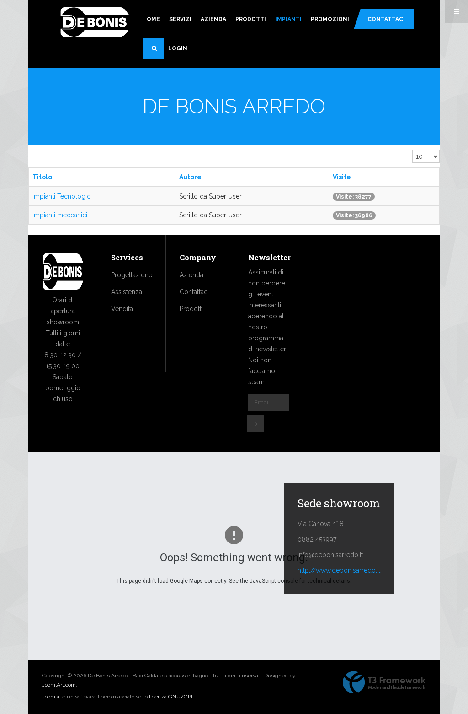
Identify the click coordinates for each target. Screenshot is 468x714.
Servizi (180, 19)
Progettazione (131, 275)
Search (153, 48)
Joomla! (51, 696)
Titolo (42, 177)
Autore (190, 177)
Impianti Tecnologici (62, 196)
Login (177, 48)
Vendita (122, 308)
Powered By (384, 682)
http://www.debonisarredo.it (339, 570)
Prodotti (250, 19)
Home (151, 19)
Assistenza (126, 291)
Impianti (288, 19)
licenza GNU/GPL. (172, 696)
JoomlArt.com (59, 685)
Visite (342, 177)
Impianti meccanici (59, 215)
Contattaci (386, 19)
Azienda (213, 19)
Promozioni (330, 19)
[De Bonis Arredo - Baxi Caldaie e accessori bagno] (94, 23)
